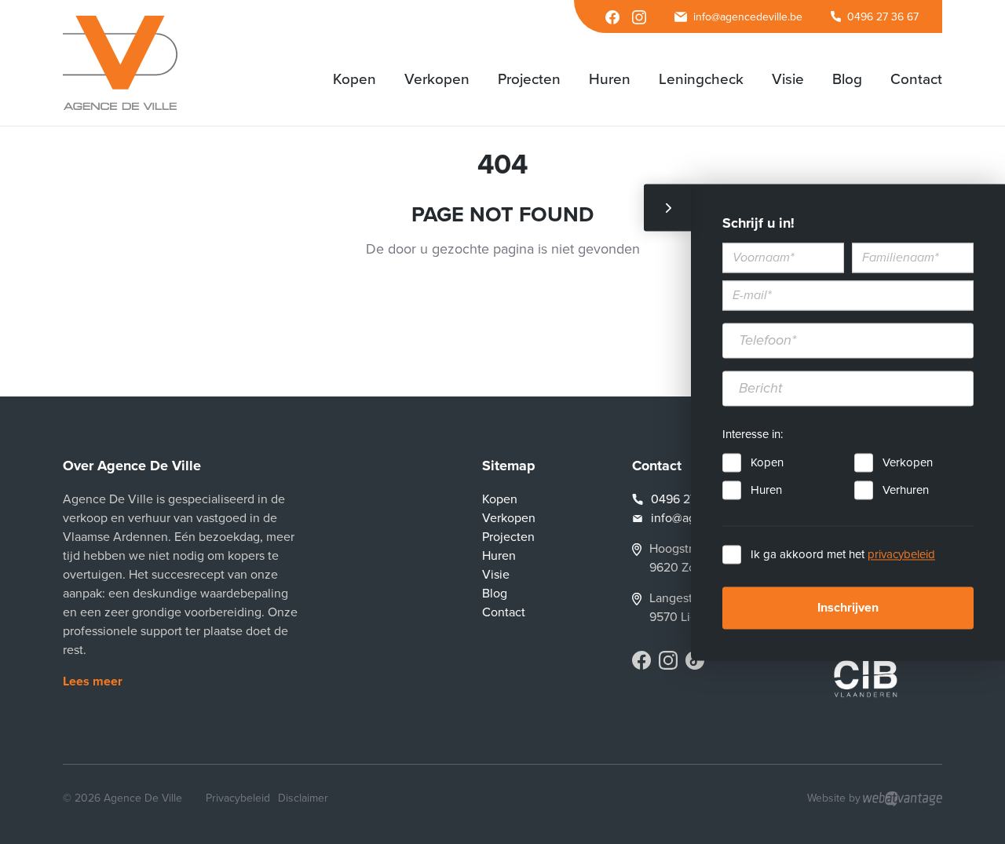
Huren (766, 490)
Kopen (767, 462)
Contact (503, 612)
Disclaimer (303, 798)
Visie (496, 575)
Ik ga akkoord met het (843, 554)
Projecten (508, 537)
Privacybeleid (238, 798)
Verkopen (908, 462)
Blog (494, 593)
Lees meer (92, 681)
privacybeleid (901, 554)
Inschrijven (848, 608)
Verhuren (906, 490)
